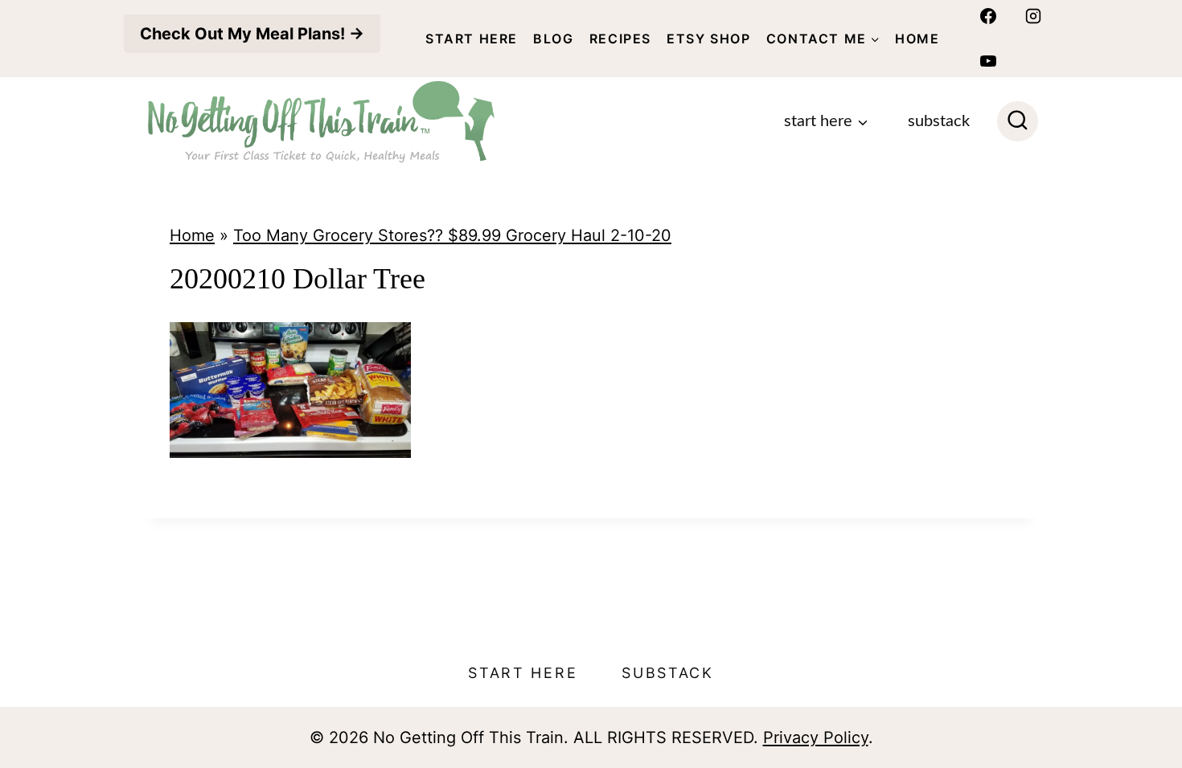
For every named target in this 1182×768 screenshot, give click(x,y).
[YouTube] (988, 61)
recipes (620, 39)
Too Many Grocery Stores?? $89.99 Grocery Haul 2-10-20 (452, 235)
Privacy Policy (815, 737)
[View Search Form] (1017, 121)
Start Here (471, 39)
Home (917, 39)
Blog (553, 39)
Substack (939, 121)
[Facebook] (988, 16)
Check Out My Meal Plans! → (252, 33)
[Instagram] (1033, 16)
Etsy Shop (708, 39)
